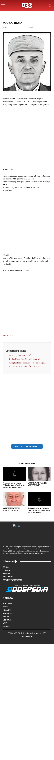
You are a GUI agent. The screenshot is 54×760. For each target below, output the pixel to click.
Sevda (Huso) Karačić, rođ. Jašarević (25, 359)
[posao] (12, 14)
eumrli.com (8, 335)
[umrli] (29, 14)
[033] (27, 5)
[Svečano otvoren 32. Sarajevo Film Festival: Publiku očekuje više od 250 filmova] (39, 499)
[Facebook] (17, 437)
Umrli (5, 28)
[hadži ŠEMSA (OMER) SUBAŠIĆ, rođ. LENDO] (14, 499)
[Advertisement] (27, 137)
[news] (40, 14)
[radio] (34, 14)
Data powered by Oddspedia (27, 585)
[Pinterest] (30, 437)
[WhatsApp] (36, 437)
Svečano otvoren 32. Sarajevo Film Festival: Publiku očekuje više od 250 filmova (39, 510)
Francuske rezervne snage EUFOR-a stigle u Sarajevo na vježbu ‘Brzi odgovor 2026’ (13, 485)
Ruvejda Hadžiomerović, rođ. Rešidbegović (28, 363)
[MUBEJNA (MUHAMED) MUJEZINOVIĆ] (39, 474)
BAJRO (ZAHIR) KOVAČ (20, 355)
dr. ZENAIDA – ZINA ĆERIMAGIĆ (24, 366)
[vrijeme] (18, 14)
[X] (24, 437)
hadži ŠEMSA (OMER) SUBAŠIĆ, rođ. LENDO (11, 509)
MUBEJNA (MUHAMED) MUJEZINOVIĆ (37, 484)
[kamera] (24, 14)
